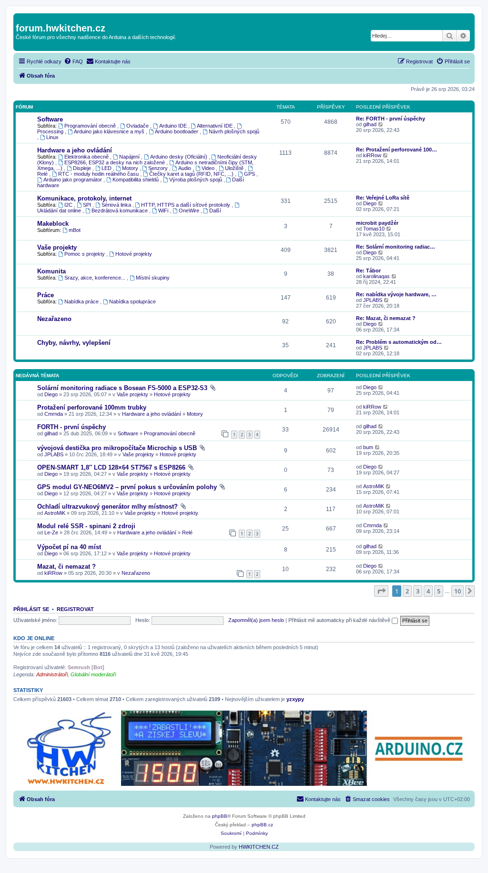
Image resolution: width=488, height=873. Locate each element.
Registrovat (75, 609)
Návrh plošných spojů (234, 131)
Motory (131, 168)
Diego (369, 203)
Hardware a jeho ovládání (74, 150)
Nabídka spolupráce (132, 301)
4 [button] (428, 591)
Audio (185, 168)
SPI (87, 205)
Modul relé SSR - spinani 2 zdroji (86, 526)
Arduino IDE (173, 126)
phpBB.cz (262, 824)
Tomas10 (374, 228)
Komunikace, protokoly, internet (84, 198)
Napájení (130, 157)
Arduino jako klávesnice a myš (110, 131)
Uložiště (235, 168)
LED (107, 168)
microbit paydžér (377, 223)
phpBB (219, 816)
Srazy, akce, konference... (95, 278)
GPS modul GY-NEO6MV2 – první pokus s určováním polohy (127, 487)
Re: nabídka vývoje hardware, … (396, 294)
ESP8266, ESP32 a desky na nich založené (115, 162)
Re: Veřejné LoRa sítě (382, 198)
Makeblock (53, 223)
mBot (75, 230)
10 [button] (457, 591)
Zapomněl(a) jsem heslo (256, 620)
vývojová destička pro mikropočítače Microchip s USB (117, 448)
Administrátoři (52, 674)
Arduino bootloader (177, 131)
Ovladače (138, 126)
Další (215, 210)
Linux (52, 137)
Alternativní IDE (215, 126)
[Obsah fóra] (21, 18)
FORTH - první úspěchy (71, 427)
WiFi (164, 210)
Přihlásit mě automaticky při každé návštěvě (340, 620)
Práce (45, 295)
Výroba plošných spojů (196, 179)
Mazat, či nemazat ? (66, 566)
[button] (381, 591)
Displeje (82, 168)
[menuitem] (73, 61)
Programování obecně (90, 126)
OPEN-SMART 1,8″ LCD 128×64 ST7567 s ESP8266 (111, 467)
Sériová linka (117, 205)
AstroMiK (373, 486)
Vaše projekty (57, 247)
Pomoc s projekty (85, 254)
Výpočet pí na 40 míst (69, 547)
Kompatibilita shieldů (136, 179)
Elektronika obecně (87, 157)
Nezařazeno (54, 318)
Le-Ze (51, 532)
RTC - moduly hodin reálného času (99, 174)
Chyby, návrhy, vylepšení (74, 342)
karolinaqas (376, 276)
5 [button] (438, 591)
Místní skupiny (153, 278)
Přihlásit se (31, 609)
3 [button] (417, 591)
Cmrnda (53, 414)
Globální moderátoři (93, 674)
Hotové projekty (133, 254)
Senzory (158, 168)
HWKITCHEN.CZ (259, 847)
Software (50, 119)
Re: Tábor (368, 270)
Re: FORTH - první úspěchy (390, 118)
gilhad (369, 124)
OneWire (190, 210)
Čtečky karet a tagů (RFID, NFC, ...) (192, 174)
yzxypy (295, 699)
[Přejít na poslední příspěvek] (381, 387)
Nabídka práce (82, 301)
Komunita (51, 271)
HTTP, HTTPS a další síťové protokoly (186, 205)
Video (209, 168)
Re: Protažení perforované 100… (396, 149)
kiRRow (372, 155)
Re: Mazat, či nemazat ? (386, 318)
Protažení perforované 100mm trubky (91, 407)
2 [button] (407, 591)
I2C (69, 205)
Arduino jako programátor (73, 179)
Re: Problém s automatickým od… (399, 342)
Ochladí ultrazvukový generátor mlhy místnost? (107, 506)
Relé (187, 532)
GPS (250, 174)
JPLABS (372, 300)
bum (368, 447)
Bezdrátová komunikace (120, 210)
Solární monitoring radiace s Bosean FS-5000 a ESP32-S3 (122, 387)
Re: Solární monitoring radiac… (395, 247)
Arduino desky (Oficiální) (179, 157)
